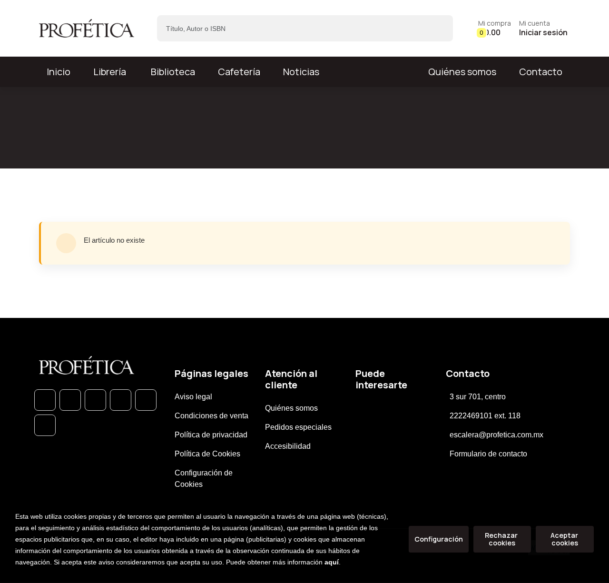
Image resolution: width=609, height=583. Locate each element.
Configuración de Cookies (204, 478)
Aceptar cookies (565, 539)
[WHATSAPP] (45, 400)
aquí (331, 562)
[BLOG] (146, 400)
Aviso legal (193, 397)
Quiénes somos (462, 71)
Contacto (540, 71)
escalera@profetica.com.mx (496, 435)
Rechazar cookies (502, 539)
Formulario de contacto (488, 454)
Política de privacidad (211, 435)
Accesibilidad (288, 446)
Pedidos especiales (298, 427)
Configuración (438, 538)
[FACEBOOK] (70, 400)
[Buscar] (437, 28)
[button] (494, 28)
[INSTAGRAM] (120, 400)
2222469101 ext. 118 (485, 416)
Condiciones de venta (211, 416)
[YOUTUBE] (45, 425)
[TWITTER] (95, 400)
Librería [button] (109, 71)
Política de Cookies (207, 454)
